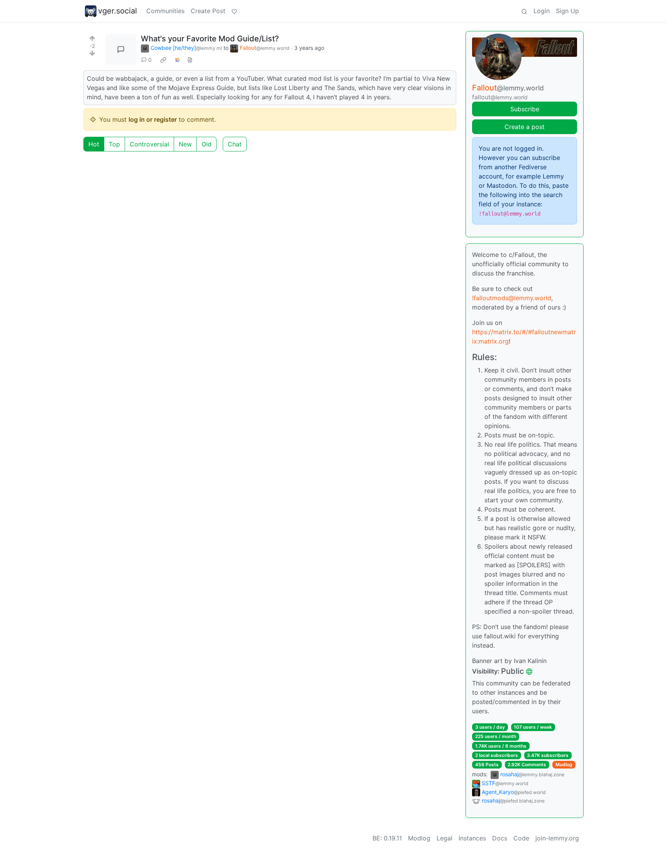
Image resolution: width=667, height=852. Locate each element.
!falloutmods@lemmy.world (511, 298)
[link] (163, 60)
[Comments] (120, 49)
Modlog (563, 764)
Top (114, 144)
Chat (235, 144)
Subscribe (524, 109)
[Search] (524, 11)
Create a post (524, 127)
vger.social (117, 10)
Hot (93, 144)
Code (521, 838)
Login (541, 11)
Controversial (149, 144)
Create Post (208, 11)
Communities (165, 11)
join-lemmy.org (557, 838)
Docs (499, 838)
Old (206, 144)
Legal (444, 838)
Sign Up (567, 11)
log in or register (153, 119)
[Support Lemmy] (234, 11)
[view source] (190, 59)
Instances (472, 838)
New (185, 144)
